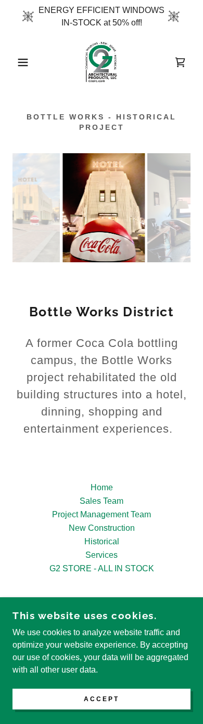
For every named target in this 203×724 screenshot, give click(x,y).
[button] (15, 62)
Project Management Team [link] (101, 514)
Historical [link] (101, 541)
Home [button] (102, 487)
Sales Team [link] (101, 501)
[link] (101, 62)
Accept (101, 699)
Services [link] (101, 555)
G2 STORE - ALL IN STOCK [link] (101, 568)
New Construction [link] (102, 528)
